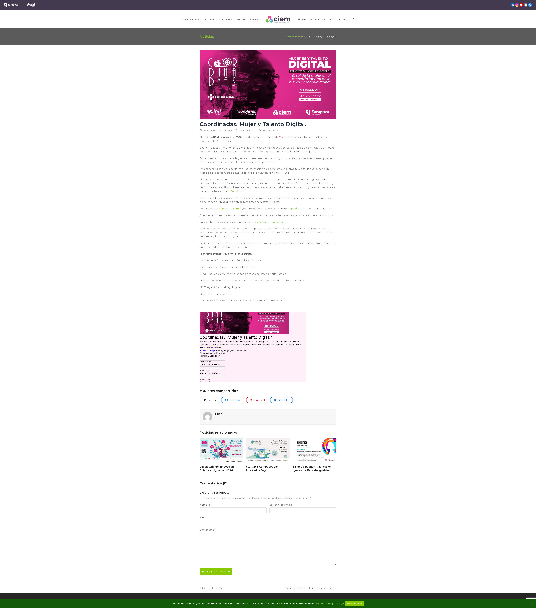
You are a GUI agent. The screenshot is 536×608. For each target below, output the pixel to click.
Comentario (208, 529)
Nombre (205, 504)
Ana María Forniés (231, 208)
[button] (353, 19)
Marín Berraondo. (268, 222)
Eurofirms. (237, 191)
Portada (286, 36)
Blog (293, 36)
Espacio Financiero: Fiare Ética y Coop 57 (309, 588)
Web (202, 517)
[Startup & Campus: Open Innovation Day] (268, 450)
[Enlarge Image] (268, 84)
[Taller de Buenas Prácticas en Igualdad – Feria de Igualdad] (314, 450)
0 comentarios (270, 130)
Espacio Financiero (212, 588)
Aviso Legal (339, 603)
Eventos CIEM (247, 130)
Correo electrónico (281, 504)
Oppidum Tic (297, 208)
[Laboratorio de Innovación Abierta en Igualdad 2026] (221, 450)
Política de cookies (324, 603)
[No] (532, 603)
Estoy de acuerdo (354, 603)
